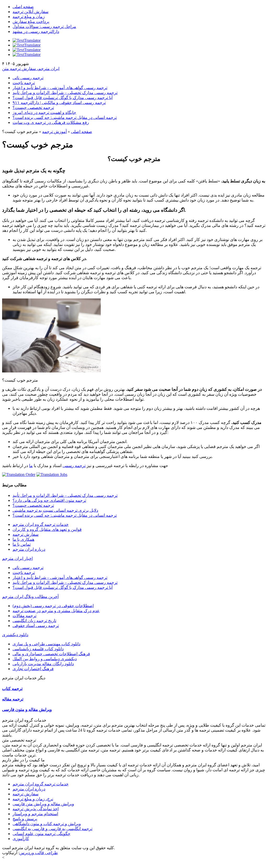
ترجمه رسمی (74, 465)
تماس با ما (22, 544)
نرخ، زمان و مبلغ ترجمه (33, 799)
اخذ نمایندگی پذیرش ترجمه (36, 809)
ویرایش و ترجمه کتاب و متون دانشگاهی (47, 823)
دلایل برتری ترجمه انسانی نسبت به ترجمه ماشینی (55, 510)
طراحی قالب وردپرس (38, 852)
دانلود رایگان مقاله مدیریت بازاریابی (43, 664)
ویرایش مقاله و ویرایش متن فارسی (43, 804)
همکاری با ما (23, 539)
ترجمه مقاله (12, 699)
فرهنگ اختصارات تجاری (33, 668)
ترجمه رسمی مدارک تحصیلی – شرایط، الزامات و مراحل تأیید (65, 92)
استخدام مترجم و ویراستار (35, 814)
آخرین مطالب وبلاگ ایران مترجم (30, 596)
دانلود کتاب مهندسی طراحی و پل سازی (46, 644)
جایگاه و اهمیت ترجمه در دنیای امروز (44, 112)
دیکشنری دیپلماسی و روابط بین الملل (45, 659)
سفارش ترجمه (25, 534)
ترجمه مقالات (24, 615)
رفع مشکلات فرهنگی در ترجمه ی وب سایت (51, 122)
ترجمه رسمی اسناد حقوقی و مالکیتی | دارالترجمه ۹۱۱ (59, 102)
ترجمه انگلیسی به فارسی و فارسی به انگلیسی (52, 828)
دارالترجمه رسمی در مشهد (36, 31)
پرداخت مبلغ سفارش (31, 21)
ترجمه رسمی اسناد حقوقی (36, 625)
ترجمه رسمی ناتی (28, 78)
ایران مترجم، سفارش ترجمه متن (30, 68)
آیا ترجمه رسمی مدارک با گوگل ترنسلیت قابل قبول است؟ (63, 97)
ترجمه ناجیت (24, 83)
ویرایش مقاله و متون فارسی (27, 709)
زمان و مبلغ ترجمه (29, 16)
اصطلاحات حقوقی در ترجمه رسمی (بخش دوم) (53, 606)
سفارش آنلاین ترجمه (30, 11)
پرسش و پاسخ (25, 819)
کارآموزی (21, 838)
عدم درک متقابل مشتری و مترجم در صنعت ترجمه (56, 610)
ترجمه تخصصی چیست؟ (33, 107)
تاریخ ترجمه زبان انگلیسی (34, 620)
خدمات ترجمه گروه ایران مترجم (41, 524)
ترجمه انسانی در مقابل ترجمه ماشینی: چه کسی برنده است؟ (65, 117)
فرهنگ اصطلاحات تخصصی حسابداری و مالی (51, 654)
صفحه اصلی (23, 6)
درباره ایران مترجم (29, 549)
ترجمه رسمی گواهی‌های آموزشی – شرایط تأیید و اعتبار (60, 87)
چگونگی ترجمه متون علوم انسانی (41, 833)
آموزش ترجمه (54, 131)
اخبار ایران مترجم (17, 558)
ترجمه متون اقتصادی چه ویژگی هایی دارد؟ (49, 500)
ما (31, 465)
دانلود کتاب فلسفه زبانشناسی (38, 649)
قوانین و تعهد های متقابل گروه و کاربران (47, 529)
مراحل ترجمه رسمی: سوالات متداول (44, 26)
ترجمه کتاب (12, 688)
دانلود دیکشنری (15, 635)
